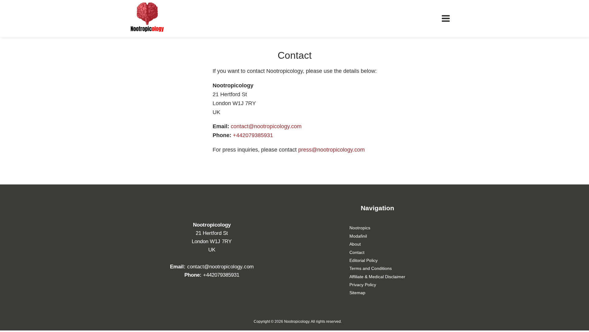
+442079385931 (253, 135)
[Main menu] (445, 18)
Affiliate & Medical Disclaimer (377, 276)
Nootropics (359, 227)
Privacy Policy (362, 284)
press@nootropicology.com (331, 150)
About (355, 244)
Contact (356, 252)
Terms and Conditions (370, 268)
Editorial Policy (363, 260)
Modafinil (358, 236)
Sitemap (357, 292)
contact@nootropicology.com (266, 126)
